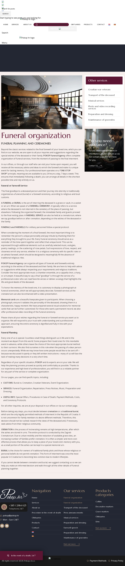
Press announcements (73, 512)
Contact (35, 527)
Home (34, 497)
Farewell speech (71, 527)
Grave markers (102, 511)
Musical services (71, 517)
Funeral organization (73, 497)
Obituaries (36, 517)
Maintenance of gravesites (76, 537)
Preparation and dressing (75, 522)
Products (36, 522)
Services (35, 502)
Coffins (99, 501)
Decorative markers (104, 506)
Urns (97, 521)
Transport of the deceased (76, 507)
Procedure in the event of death (46, 512)
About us (36, 507)
